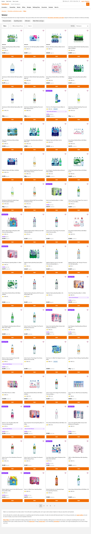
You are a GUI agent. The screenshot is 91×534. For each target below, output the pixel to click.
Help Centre (8, 1)
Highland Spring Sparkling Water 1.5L (54, 292)
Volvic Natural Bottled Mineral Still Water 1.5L (78, 489)
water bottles (80, 515)
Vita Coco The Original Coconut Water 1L (55, 107)
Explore (3, 1)
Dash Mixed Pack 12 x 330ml (8, 392)
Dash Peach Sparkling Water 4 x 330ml (77, 292)
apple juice (32, 521)
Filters (4, 26)
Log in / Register (85, 1)
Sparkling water (18, 20)
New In (56, 7)
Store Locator (15, 1)
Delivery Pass (36, 7)
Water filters (6, 519)
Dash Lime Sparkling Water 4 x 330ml (54, 200)
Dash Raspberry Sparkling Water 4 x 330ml (11, 262)
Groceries (4, 7)
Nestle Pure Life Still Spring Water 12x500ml (34, 46)
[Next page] (54, 505)
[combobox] (48, 4)
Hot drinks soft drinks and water (56, 17)
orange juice (42, 521)
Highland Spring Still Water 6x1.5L (54, 140)
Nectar (18, 7)
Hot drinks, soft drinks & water (15, 11)
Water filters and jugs (38, 20)
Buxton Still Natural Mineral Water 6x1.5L (55, 46)
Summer (51, 7)
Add (12, 56)
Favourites (12, 7)
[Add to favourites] (21, 30)
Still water (27, 20)
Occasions (44, 7)
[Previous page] (36, 505)
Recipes (29, 7)
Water (24, 11)
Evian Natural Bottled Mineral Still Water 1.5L (56, 422)
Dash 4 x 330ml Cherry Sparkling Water (33, 489)
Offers (23, 7)
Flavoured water (7, 20)
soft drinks (56, 521)
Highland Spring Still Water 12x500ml (10, 170)
